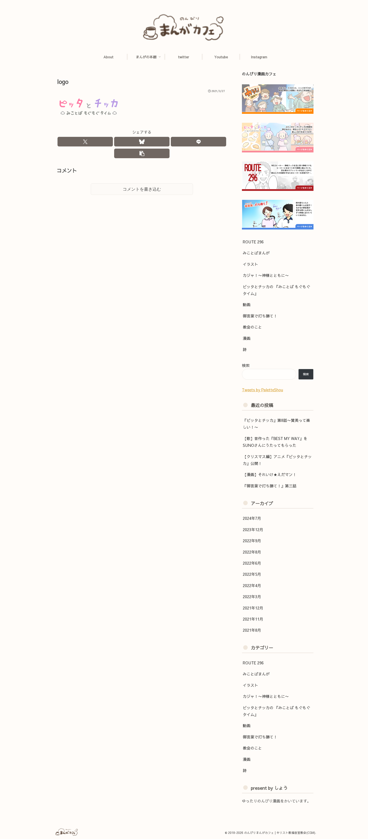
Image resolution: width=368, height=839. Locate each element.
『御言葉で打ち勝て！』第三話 (269, 485)
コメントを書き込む (142, 189)
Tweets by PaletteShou (262, 389)
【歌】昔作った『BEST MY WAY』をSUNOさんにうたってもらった (275, 442)
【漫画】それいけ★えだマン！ (269, 474)
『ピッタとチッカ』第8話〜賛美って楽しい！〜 (276, 424)
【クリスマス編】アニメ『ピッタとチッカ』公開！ (277, 460)
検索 (246, 365)
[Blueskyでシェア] (142, 141)
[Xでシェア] (85, 141)
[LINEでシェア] (198, 141)
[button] (142, 153)
